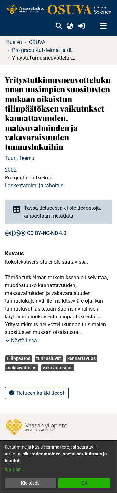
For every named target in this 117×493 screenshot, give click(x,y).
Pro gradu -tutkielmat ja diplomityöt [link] (44, 50)
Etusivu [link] (13, 42)
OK (84, 482)
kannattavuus (81, 358)
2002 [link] (11, 170)
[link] (58, 10)
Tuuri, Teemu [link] (19, 158)
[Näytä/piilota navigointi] (103, 26)
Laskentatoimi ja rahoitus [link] (34, 185)
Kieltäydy (30, 482)
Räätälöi (13, 469)
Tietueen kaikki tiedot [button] (39, 393)
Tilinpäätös (18, 358)
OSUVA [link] (37, 42)
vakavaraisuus (57, 367)
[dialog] (58, 466)
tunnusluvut (48, 358)
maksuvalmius (21, 367)
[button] (59, 26)
